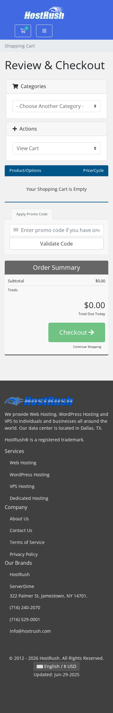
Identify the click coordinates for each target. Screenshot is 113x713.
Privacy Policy (24, 554)
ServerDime (22, 586)
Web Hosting (23, 463)
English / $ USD (59, 666)
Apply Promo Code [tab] (31, 214)
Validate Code (56, 243)
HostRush (20, 574)
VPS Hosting (22, 486)
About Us (19, 519)
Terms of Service (27, 542)
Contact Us (21, 530)
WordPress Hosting (30, 475)
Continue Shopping (87, 346)
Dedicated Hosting (29, 498)
